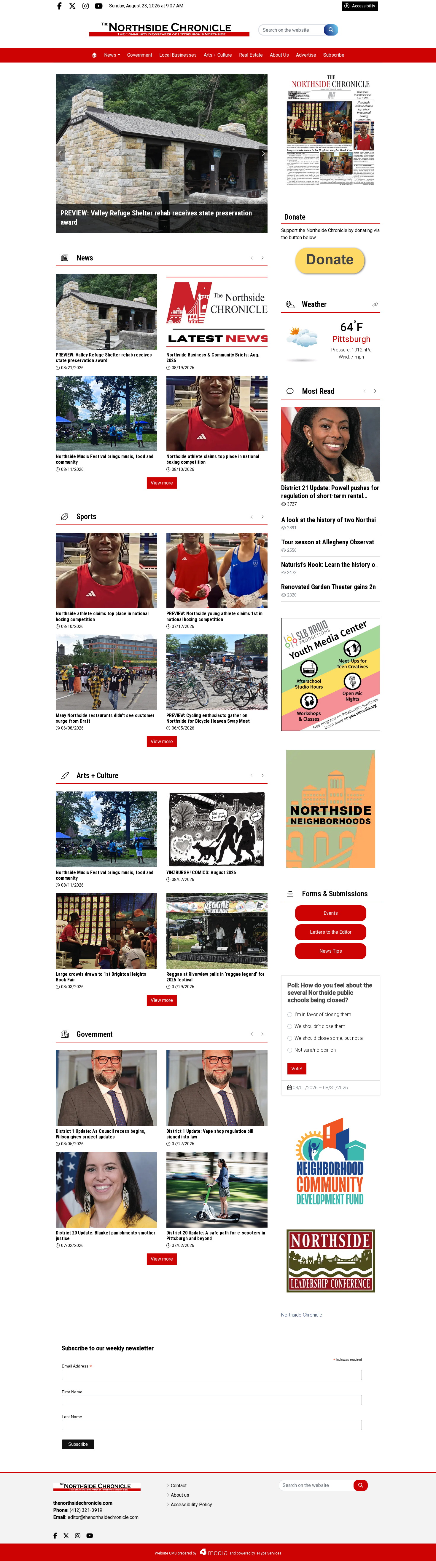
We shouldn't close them (320, 1026)
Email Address (77, 1366)
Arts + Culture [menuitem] (218, 55)
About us (180, 1495)
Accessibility (363, 6)
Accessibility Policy (191, 1504)
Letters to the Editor (330, 932)
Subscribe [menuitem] (333, 55)
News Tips (330, 951)
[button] (375, 305)
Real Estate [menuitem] (251, 55)
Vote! (297, 1068)
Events (331, 913)
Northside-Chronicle (301, 1315)
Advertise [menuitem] (306, 55)
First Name (72, 1391)
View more (162, 483)
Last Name (72, 1416)
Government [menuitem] (139, 55)
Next (263, 153)
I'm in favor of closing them (323, 1014)
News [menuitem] (110, 55)
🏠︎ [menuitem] (94, 55)
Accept (415, 1550)
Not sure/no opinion (315, 1050)
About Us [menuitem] (279, 55)
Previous (60, 153)
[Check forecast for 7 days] (302, 344)
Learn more (386, 1550)
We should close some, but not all (330, 1038)
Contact (179, 1485)
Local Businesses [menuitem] (178, 55)
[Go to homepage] (169, 30)
